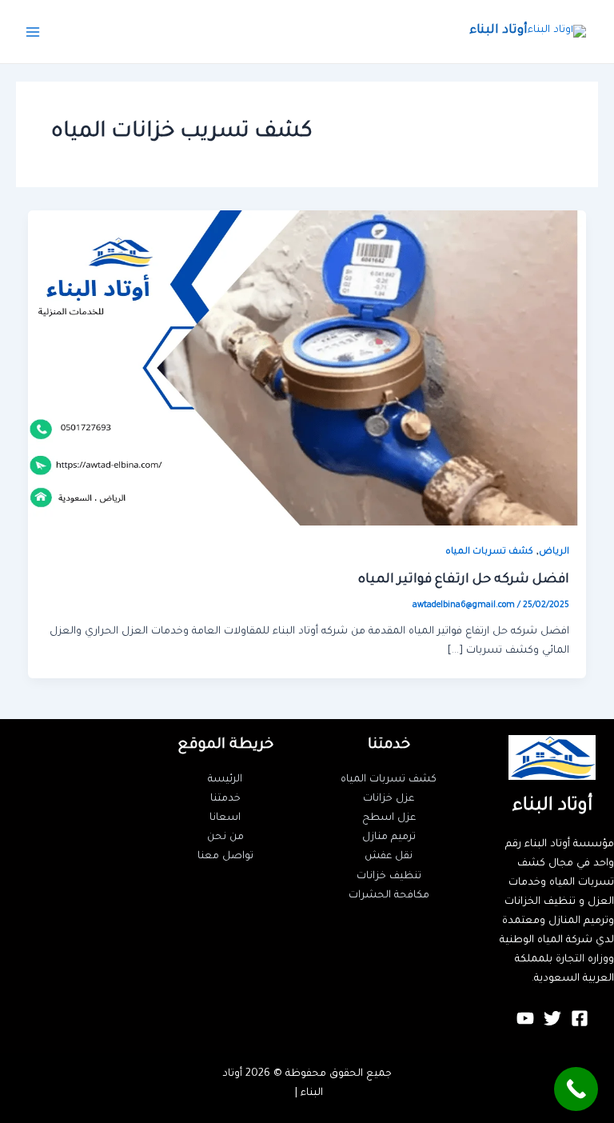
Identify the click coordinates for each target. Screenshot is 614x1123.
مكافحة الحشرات (389, 895)
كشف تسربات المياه (489, 552)
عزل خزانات (388, 799)
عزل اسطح (389, 818)
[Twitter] (552, 1018)
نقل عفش (389, 856)
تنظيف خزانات (389, 876)
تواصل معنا (225, 856)
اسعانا (225, 818)
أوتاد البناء (498, 31)
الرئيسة (225, 779)
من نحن (225, 837)
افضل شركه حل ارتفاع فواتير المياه (463, 580)
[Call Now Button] (576, 1089)
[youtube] (525, 1018)
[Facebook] (579, 1018)
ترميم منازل (389, 837)
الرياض (554, 552)
